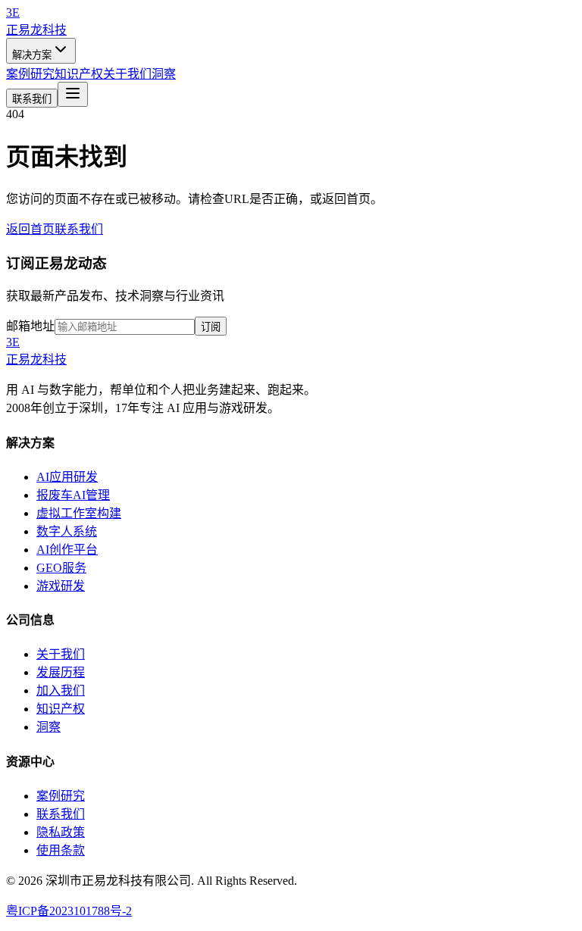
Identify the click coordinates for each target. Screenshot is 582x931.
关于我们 (60, 654)
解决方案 (32, 55)
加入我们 (60, 690)
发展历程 (60, 672)
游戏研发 (60, 586)
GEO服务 (61, 567)
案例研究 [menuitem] (30, 73)
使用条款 (60, 850)
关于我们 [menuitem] (127, 73)
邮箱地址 (30, 326)
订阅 (211, 327)
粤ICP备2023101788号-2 (69, 910)
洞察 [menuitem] (164, 73)
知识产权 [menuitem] (79, 73)
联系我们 (32, 99)
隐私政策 (60, 832)
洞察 (48, 726)
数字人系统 (66, 531)
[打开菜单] (73, 94)
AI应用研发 (67, 476)
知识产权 (60, 708)
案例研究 (60, 795)
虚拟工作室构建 (78, 513)
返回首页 (30, 229)
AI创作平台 (67, 549)
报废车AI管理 (73, 495)
